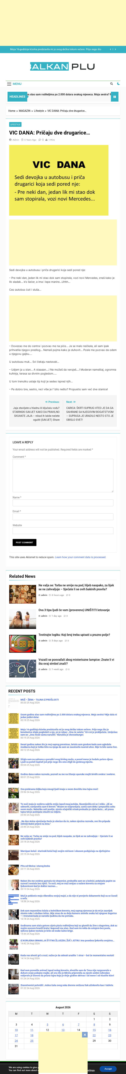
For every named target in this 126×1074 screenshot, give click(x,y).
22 (94, 1035)
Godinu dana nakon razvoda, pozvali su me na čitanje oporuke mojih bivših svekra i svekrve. (68, 774)
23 (109, 1035)
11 (31, 1030)
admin (16, 139)
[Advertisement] (63, 1052)
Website (17, 525)
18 (31, 1035)
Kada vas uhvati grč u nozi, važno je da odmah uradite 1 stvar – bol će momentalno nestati (67, 955)
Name (17, 497)
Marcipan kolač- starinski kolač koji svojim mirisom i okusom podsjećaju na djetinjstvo (65, 851)
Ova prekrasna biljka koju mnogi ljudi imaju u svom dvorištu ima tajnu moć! (59, 789)
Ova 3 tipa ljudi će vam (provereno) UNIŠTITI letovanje (74, 610)
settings (90, 1070)
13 (63, 1030)
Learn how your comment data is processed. (80, 557)
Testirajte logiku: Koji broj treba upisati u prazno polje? (74, 634)
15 (94, 1030)
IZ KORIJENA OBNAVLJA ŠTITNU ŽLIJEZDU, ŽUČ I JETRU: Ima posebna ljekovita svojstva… (67, 940)
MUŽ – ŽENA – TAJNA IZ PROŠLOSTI (40, 699)
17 (16, 1035)
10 (16, 1030)
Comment (19, 456)
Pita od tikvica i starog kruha (35, 866)
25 (31, 1040)
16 (109, 1030)
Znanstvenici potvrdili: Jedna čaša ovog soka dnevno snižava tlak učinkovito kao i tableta (67, 985)
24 (16, 1040)
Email (17, 511)
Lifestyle (15, 124)
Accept (108, 1068)
